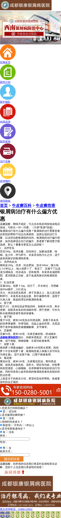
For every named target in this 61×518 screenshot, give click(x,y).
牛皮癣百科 (22, 205)
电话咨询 (5, 516)
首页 (4, 205)
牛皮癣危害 (45, 205)
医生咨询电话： (16, 509)
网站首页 (5, 512)
